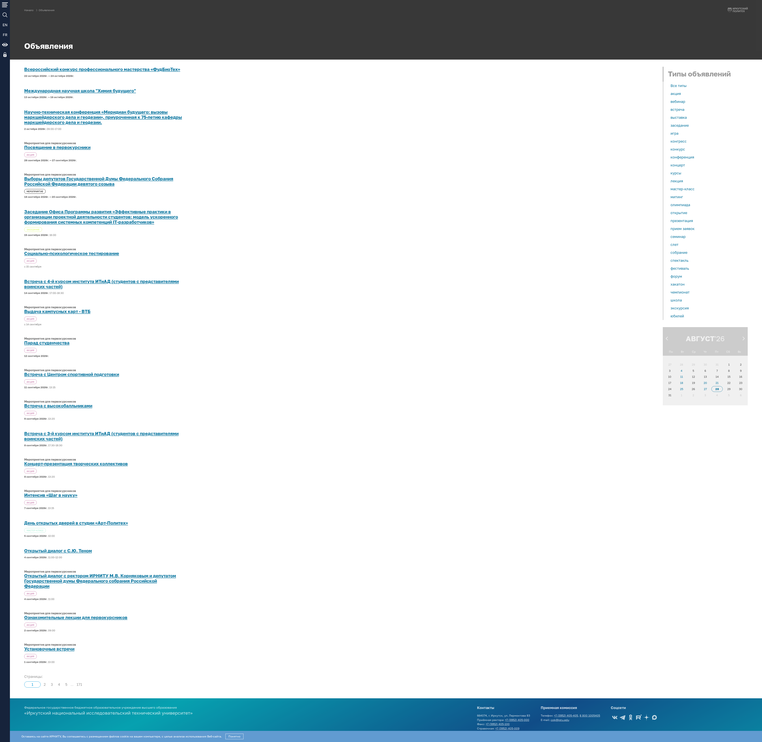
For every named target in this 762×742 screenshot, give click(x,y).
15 (728, 376)
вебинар (678, 101)
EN (5, 25)
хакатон (678, 284)
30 (705, 364)
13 (705, 376)
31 (717, 364)
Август (700, 338)
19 (693, 383)
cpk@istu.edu (560, 720)
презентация (682, 220)
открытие (679, 213)
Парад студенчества (46, 342)
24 (670, 389)
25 (681, 389)
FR (5, 35)
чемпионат (680, 292)
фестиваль (680, 268)
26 (693, 389)
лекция (677, 181)
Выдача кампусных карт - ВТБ (57, 311)
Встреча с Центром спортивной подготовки (71, 374)
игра (674, 133)
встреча (677, 109)
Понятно (234, 736)
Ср (694, 351)
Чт (705, 351)
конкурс (678, 149)
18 (681, 383)
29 (693, 364)
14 (717, 376)
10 (669, 376)
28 (681, 364)
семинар (678, 236)
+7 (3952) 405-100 (498, 724)
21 (717, 383)
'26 (720, 338)
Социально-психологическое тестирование (71, 253)
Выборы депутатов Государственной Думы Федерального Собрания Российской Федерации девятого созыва (98, 181)
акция (676, 93)
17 (669, 383)
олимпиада (680, 205)
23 (740, 383)
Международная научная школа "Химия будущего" (80, 90)
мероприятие (35, 191)
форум (676, 276)
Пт (717, 351)
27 (669, 364)
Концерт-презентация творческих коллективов (76, 463)
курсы (676, 173)
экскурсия (680, 308)
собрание (679, 252)
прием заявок (683, 228)
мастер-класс (683, 189)
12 (693, 376)
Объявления (46, 10)
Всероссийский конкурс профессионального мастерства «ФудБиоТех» (102, 69)
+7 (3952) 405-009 (507, 728)
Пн (671, 351)
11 (681, 376)
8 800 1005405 (590, 715)
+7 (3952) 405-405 (566, 715)
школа (676, 300)
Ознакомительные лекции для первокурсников (75, 617)
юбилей (677, 316)
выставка (679, 117)
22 (728, 383)
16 (740, 376)
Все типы (679, 85)
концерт (678, 165)
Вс (739, 351)
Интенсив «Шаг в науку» (50, 495)
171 (79, 684)
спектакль (679, 260)
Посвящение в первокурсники (57, 147)
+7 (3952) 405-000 (517, 720)
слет (674, 244)
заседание (680, 125)
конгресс (679, 141)
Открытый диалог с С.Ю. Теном (58, 550)
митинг (677, 197)
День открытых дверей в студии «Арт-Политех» (76, 523)
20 (705, 383)
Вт (682, 351)
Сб (728, 351)
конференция (682, 157)
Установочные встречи (49, 648)
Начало (29, 10)
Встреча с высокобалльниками (58, 405)
